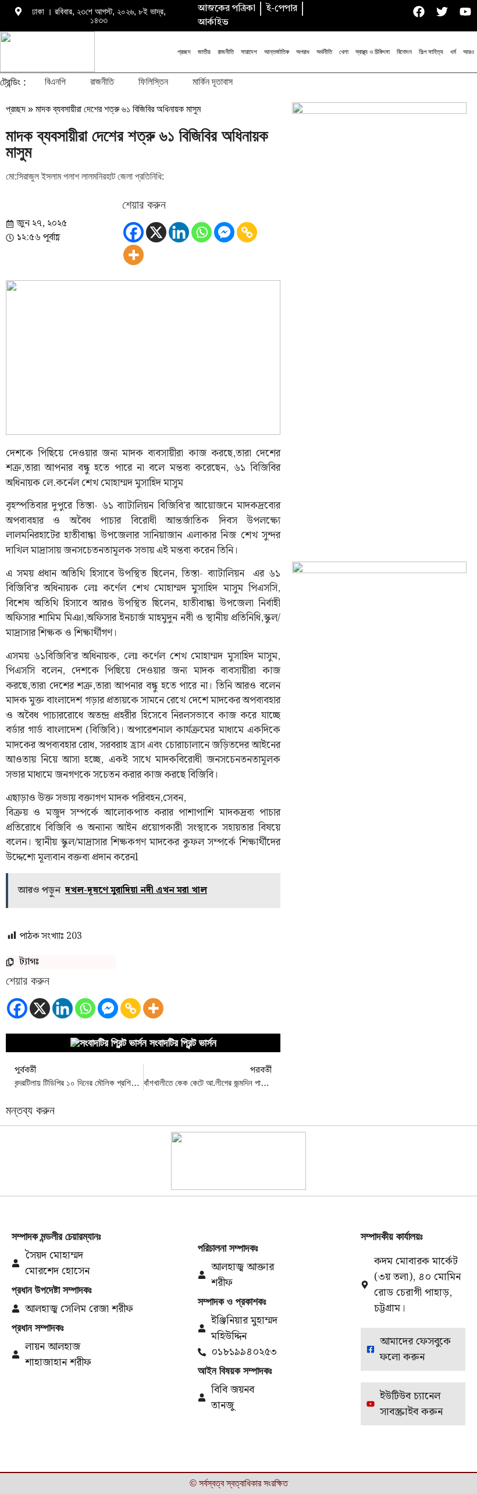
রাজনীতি (226, 51)
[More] (133, 255)
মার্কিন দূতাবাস (213, 82)
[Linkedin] (179, 232)
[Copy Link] (247, 232)
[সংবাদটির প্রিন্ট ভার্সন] (108, 1043)
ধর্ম (453, 51)
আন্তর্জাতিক (276, 51)
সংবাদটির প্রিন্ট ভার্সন (182, 1043)
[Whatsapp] (201, 232)
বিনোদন (404, 51)
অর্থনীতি (324, 51)
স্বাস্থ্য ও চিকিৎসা (372, 51)
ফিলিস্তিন (153, 82)
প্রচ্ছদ (184, 51)
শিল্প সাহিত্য (431, 51)
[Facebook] (133, 232)
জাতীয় (204, 51)
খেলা (343, 51)
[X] (156, 232)
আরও (468, 51)
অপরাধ (302, 51)
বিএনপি (55, 82)
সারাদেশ (249, 51)
